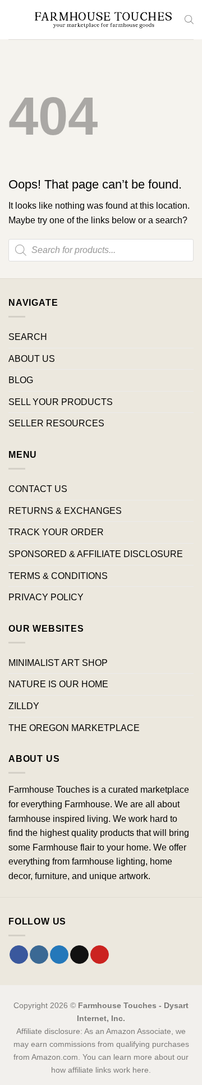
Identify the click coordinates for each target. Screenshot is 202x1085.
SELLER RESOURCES (56, 423)
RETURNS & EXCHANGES (65, 511)
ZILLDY (23, 706)
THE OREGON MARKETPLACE (74, 728)
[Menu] (15, 19)
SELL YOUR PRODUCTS (60, 402)
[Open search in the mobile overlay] (189, 19)
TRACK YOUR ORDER (56, 532)
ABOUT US (31, 359)
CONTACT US (37, 489)
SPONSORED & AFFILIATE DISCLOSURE (95, 554)
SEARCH (27, 337)
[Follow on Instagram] (39, 954)
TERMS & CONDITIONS (58, 576)
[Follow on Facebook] (19, 954)
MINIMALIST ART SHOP (58, 663)
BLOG (20, 380)
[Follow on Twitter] (59, 954)
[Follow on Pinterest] (99, 954)
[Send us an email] (79, 954)
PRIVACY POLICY (46, 597)
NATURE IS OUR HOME (58, 684)
